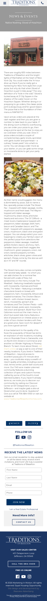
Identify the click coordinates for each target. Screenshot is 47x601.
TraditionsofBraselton (24, 445)
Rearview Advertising (23, 591)
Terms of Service (27, 596)
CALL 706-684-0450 (23, 564)
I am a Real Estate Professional (23, 509)
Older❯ (33, 423)
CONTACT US (23, 522)
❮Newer (14, 423)
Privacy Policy (14, 596)
